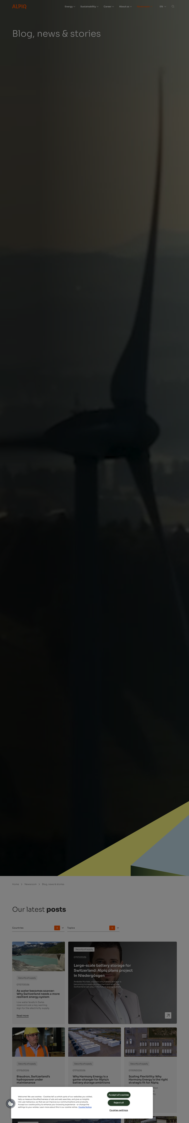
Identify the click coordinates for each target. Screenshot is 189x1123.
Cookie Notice (85, 1107)
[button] (10, 1103)
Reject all (119, 1102)
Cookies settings (118, 1110)
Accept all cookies (119, 1095)
